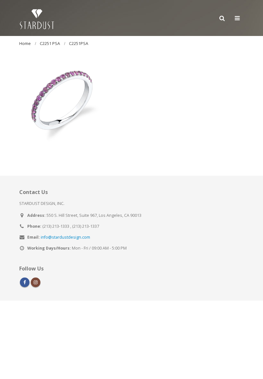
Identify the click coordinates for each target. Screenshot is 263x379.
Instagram (35, 282)
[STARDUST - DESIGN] (37, 18)
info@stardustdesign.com (65, 237)
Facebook (25, 282)
